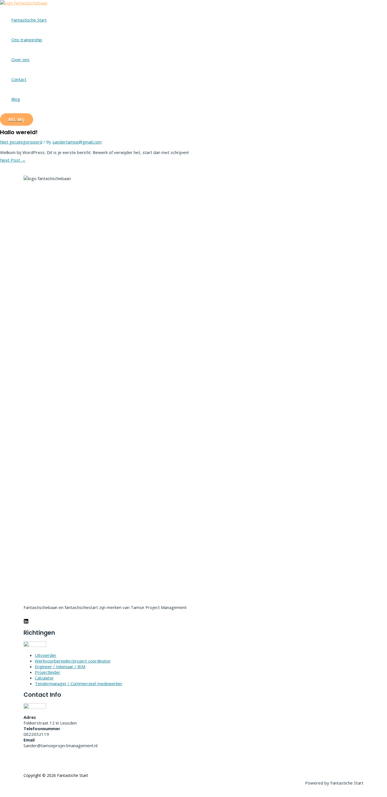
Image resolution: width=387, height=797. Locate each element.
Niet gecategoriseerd (21, 142)
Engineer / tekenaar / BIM (60, 666)
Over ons (20, 59)
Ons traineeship (26, 39)
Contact (18, 79)
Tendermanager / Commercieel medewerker (78, 683)
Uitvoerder (45, 655)
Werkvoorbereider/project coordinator (73, 661)
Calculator (44, 678)
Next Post (12, 160)
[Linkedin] (26, 622)
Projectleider (47, 672)
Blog (15, 99)
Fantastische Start (29, 20)
